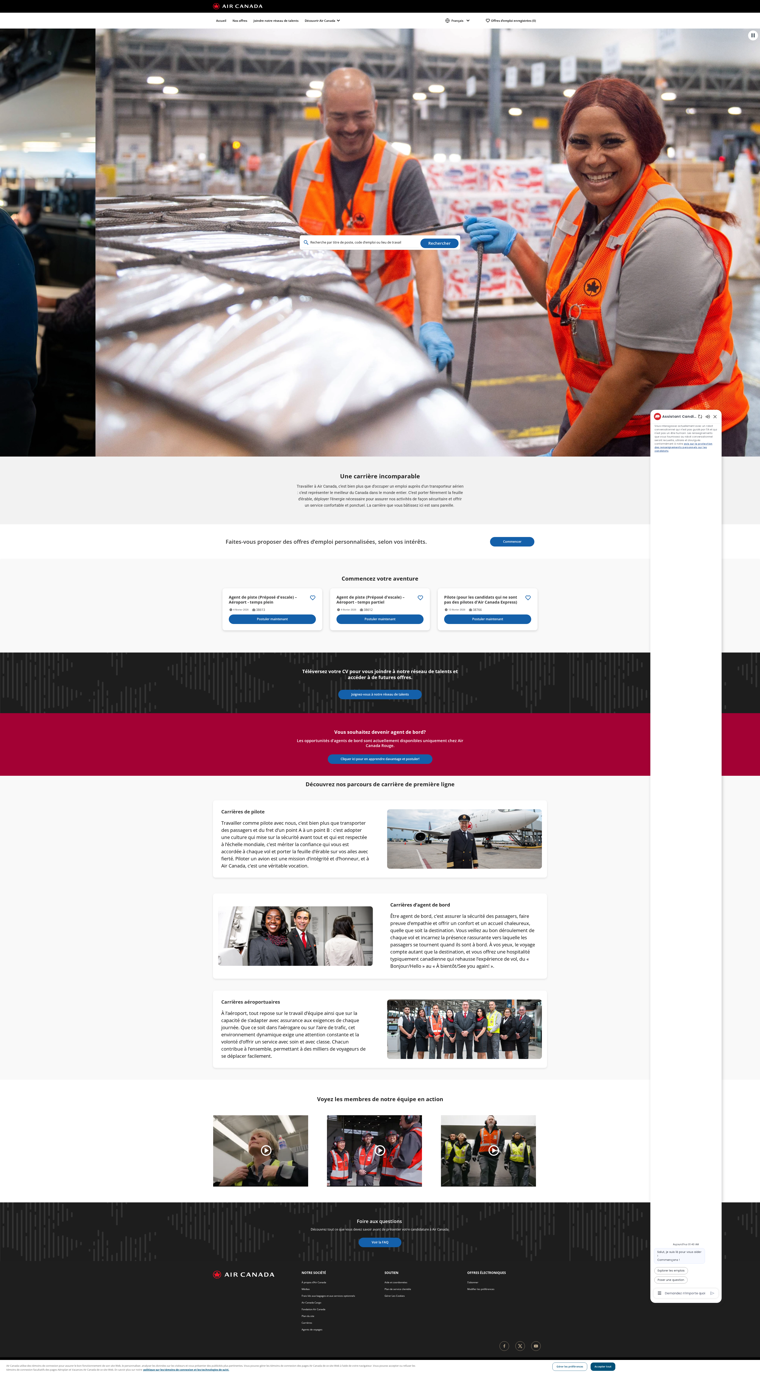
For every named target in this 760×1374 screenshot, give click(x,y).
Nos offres (240, 21)
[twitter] (520, 1346)
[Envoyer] (712, 1293)
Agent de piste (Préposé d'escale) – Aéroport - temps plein (263, 600)
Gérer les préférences (570, 1366)
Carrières (307, 1322)
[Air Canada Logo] (237, 6)
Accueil (221, 21)
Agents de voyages (312, 1329)
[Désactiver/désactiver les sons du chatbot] (708, 416)
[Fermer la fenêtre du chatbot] (715, 416)
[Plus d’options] (659, 1293)
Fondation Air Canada (313, 1309)
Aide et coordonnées (396, 1282)
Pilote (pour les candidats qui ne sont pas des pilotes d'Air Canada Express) (480, 600)
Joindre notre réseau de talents (276, 21)
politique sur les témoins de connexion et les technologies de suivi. (186, 1369)
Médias (306, 1289)
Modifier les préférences (480, 1289)
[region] (380, 1367)
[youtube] (536, 1346)
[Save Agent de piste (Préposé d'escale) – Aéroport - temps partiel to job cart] (420, 598)
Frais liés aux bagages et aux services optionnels (328, 1296)
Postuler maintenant (272, 619)
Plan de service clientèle (398, 1289)
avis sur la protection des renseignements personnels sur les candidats (683, 447)
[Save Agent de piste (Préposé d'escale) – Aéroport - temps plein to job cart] (313, 598)
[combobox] (360, 242)
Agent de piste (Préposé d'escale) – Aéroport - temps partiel (370, 600)
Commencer (512, 541)
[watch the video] (266, 1151)
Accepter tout (603, 1366)
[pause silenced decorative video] (753, 35)
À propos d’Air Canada (314, 1282)
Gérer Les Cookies (395, 1296)
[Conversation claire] (700, 416)
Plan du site (308, 1316)
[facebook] (504, 1346)
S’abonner (472, 1282)
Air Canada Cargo (311, 1302)
